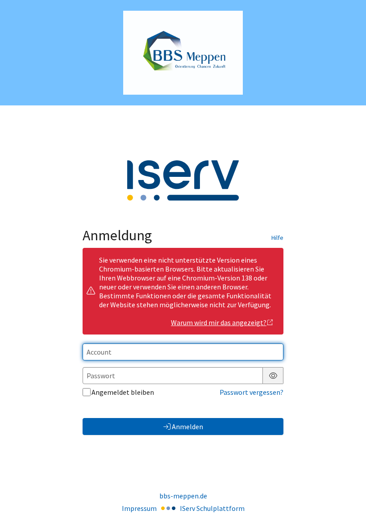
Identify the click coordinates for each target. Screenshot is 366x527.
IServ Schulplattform (212, 508)
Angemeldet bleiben (123, 392)
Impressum (139, 508)
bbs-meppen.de (183, 495)
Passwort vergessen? (251, 392)
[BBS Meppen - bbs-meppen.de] (183, 53)
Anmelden (187, 426)
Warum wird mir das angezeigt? (218, 322)
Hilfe (277, 238)
